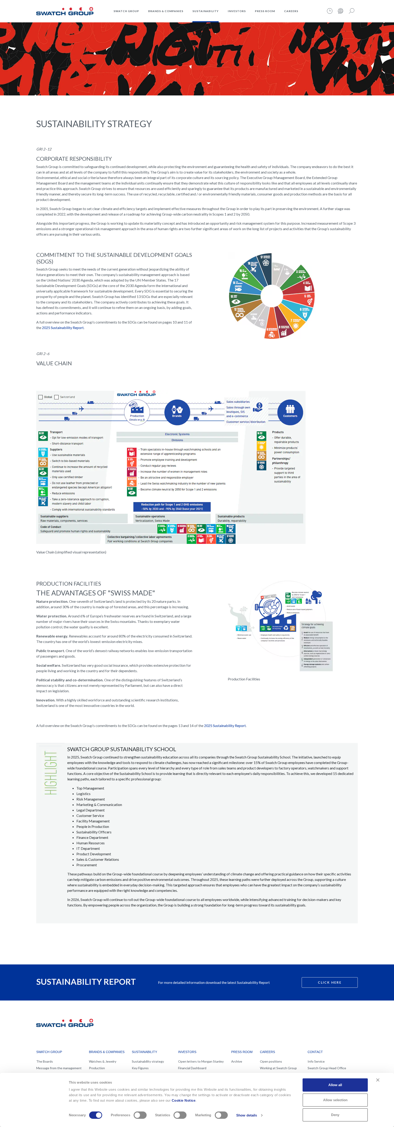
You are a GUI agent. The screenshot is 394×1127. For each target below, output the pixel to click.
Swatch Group (126, 11)
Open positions (271, 1061)
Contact (315, 1052)
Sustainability (205, 11)
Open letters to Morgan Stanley (201, 1061)
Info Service (316, 1061)
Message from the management (59, 1068)
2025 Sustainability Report (63, 327)
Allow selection (335, 1100)
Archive (236, 1061)
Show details (246, 1115)
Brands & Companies (165, 11)
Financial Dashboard (192, 1068)
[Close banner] (377, 1080)
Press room (265, 11)
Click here (330, 982)
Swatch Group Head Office (327, 1068)
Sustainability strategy (148, 1061)
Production (97, 1068)
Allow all (335, 1085)
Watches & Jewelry (102, 1061)
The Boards (44, 1061)
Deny (335, 1115)
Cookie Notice (184, 1100)
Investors (237, 11)
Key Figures (140, 1068)
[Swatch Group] (64, 10)
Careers (291, 11)
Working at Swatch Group (278, 1068)
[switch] (140, 1115)
